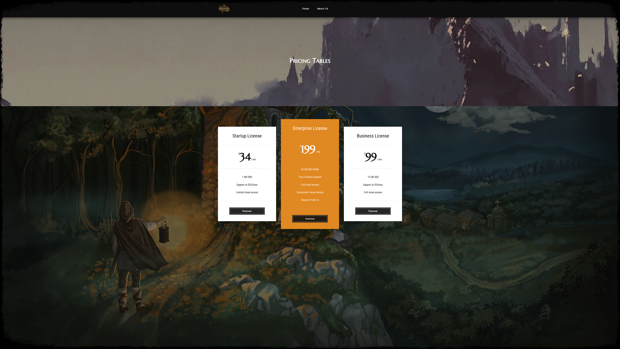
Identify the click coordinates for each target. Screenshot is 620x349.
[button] (305, 9)
